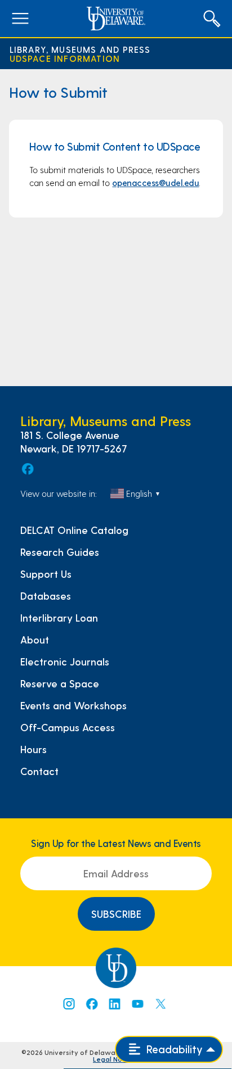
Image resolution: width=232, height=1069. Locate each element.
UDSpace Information (65, 58)
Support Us (46, 574)
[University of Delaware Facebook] (91, 1004)
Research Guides (59, 552)
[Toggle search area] (211, 18)
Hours (33, 749)
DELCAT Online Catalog (74, 530)
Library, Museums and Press (80, 49)
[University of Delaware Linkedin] (114, 1004)
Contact (39, 771)
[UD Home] (116, 18)
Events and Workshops (73, 705)
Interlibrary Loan (59, 618)
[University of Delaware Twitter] (160, 1004)
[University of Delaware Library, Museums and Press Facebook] (27, 468)
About (34, 640)
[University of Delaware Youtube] (137, 1004)
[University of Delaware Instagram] (68, 1004)
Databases (45, 596)
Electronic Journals (64, 661)
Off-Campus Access (67, 727)
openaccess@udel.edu (155, 182)
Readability (173, 1049)
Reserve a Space (59, 683)
